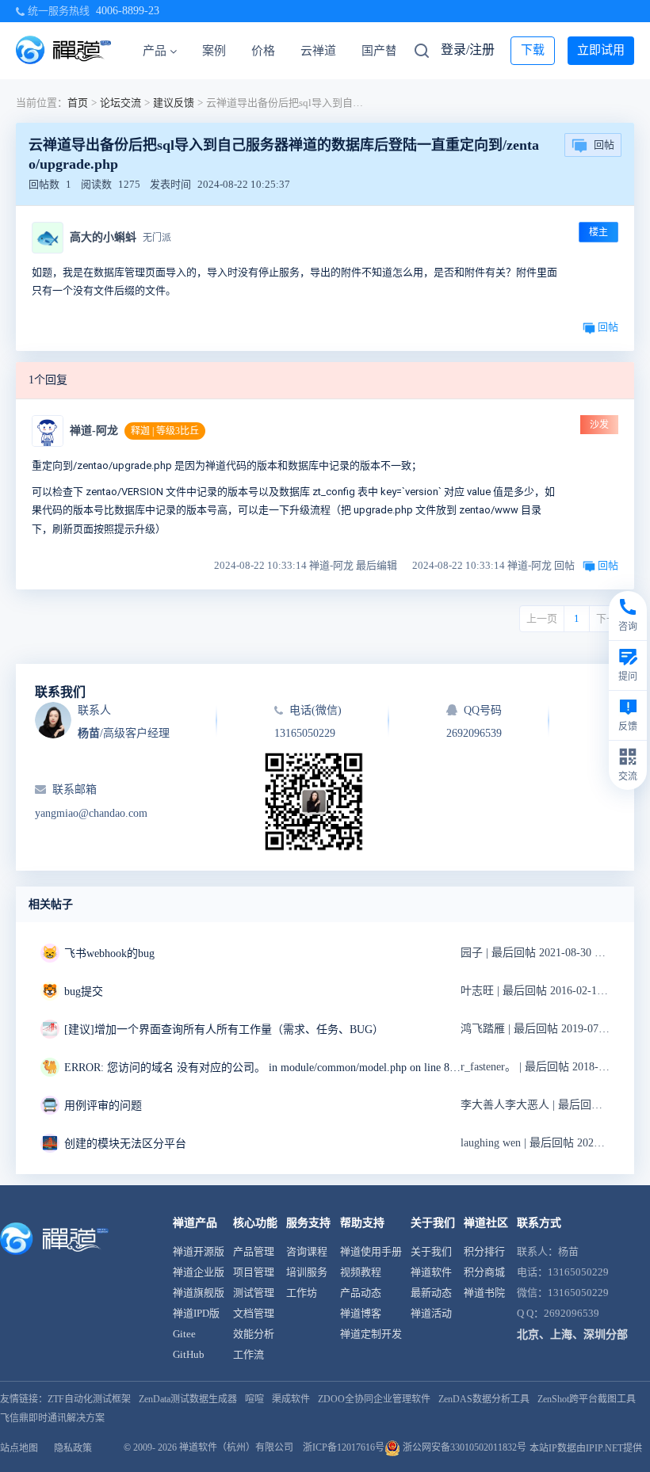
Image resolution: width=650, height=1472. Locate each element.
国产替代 (385, 50)
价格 (263, 50)
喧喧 (254, 1399)
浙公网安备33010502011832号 (463, 1447)
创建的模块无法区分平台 (125, 1144)
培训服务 (306, 1272)
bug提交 (83, 991)
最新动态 (431, 1292)
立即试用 (601, 50)
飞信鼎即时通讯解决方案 (52, 1418)
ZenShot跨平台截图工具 (586, 1399)
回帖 (604, 145)
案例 (214, 50)
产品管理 (253, 1251)
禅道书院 (484, 1292)
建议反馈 (173, 103)
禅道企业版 (198, 1272)
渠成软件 (291, 1399)
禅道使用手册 (371, 1251)
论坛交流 (120, 103)
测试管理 (253, 1292)
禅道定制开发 (371, 1334)
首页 (77, 103)
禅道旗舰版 (198, 1292)
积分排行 (484, 1251)
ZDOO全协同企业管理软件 (374, 1399)
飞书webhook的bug (109, 953)
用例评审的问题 (103, 1106)
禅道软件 (431, 1272)
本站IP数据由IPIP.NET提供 (586, 1448)
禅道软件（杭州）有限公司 (236, 1447)
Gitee (184, 1334)
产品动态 (360, 1292)
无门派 (157, 237)
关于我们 (431, 1251)
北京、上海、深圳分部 (572, 1334)
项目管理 (253, 1272)
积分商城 (484, 1272)
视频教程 (360, 1272)
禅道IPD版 (196, 1313)
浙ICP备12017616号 (343, 1447)
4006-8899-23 (127, 11)
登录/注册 (468, 49)
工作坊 (301, 1292)
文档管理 (253, 1313)
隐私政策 (73, 1448)
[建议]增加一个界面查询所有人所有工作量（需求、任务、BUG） (224, 1029)
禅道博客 (360, 1313)
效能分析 (253, 1334)
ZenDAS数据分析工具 (484, 1399)
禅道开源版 (198, 1251)
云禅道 (318, 50)
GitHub (189, 1354)
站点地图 (19, 1448)
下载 (533, 50)
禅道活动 (431, 1313)
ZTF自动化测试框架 (89, 1399)
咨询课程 (306, 1251)
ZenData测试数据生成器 (188, 1399)
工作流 (248, 1354)
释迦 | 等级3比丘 (165, 431)
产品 (154, 50)
